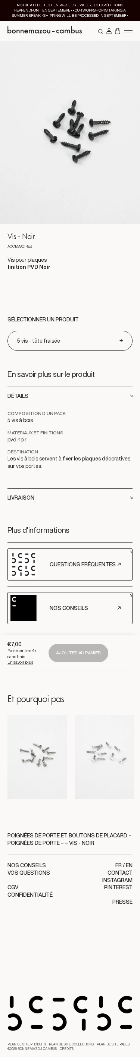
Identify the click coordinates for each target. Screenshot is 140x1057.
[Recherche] (100, 31)
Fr (118, 865)
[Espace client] (109, 31)
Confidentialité (30, 895)
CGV (12, 887)
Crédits (67, 1049)
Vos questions (28, 873)
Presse (122, 902)
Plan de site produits (26, 1044)
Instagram (117, 880)
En (129, 865)
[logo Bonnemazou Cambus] (44, 31)
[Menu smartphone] (128, 31)
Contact (120, 873)
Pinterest (118, 887)
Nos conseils (26, 865)
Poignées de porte (33, 843)
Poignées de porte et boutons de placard (67, 835)
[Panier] (118, 31)
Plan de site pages (113, 1044)
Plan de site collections (71, 1044)
